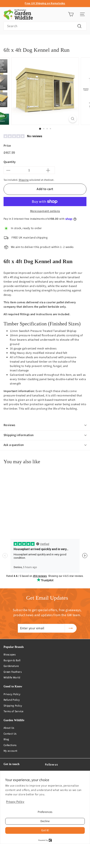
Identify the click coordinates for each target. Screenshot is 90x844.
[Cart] (71, 14)
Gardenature (11, 666)
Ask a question (14, 445)
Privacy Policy (12, 694)
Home (7, 41)
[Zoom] (72, 119)
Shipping (24, 180)
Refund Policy (12, 700)
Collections (10, 745)
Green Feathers (13, 672)
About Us (9, 728)
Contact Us (10, 734)
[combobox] (45, 26)
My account (10, 751)
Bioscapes (9, 654)
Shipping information (19, 435)
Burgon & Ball (12, 660)
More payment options (45, 211)
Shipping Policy (13, 706)
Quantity (10, 162)
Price (7, 145)
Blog (6, 739)
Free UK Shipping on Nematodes (45, 3)
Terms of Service (13, 711)
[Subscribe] (71, 628)
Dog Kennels (24, 41)
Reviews (9, 425)
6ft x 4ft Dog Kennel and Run (53, 41)
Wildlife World (12, 677)
